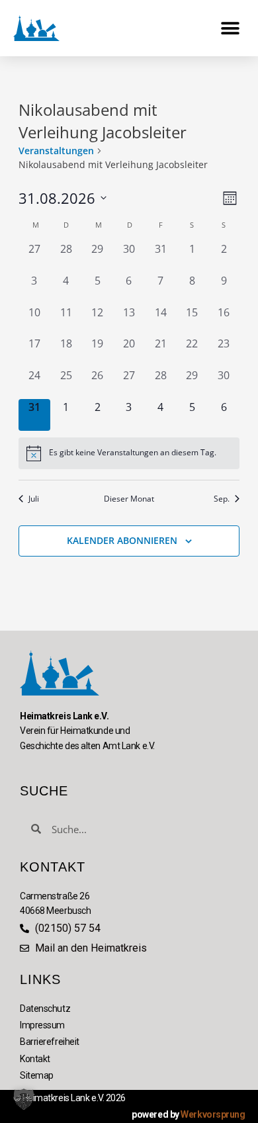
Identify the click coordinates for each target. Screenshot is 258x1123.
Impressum (42, 1025)
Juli (33, 499)
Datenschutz (45, 1008)
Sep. (222, 499)
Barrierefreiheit (49, 1041)
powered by (188, 1114)
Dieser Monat (129, 499)
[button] (230, 28)
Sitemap (37, 1075)
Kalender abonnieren (122, 540)
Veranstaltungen (56, 150)
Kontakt (35, 1059)
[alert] (129, 453)
